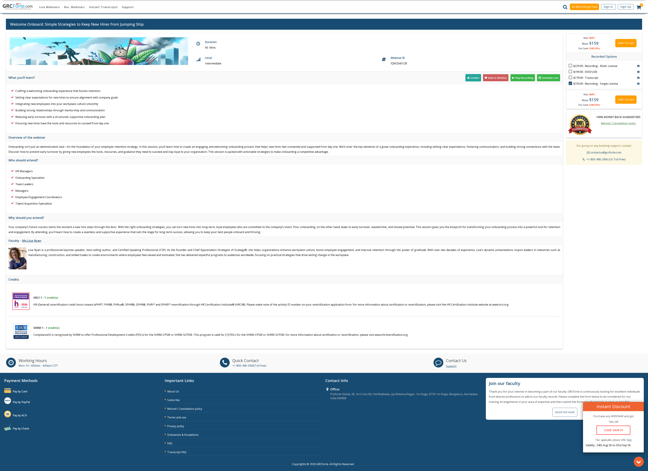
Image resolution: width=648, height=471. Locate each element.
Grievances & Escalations (182, 435)
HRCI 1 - (45, 297)
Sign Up (625, 7)
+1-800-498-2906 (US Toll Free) (606, 159)
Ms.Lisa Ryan (31, 241)
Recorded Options (604, 56)
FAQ (169, 443)
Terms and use (176, 417)
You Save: (589, 48)
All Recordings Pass (584, 7)
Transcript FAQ (176, 452)
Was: (589, 37)
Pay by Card (20, 391)
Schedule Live (550, 77)
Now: (590, 43)
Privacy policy (175, 426)
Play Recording (524, 77)
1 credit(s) (51, 297)
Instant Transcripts (103, 7)
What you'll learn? (21, 78)
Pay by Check (21, 428)
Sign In (608, 7)
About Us (173, 391)
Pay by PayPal (21, 402)
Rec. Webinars (74, 7)
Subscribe (173, 400)
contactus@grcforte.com (605, 152)
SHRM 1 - (46, 328)
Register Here (565, 412)
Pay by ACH (20, 415)
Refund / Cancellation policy (618, 123)
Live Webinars (49, 7)
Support (128, 7)
